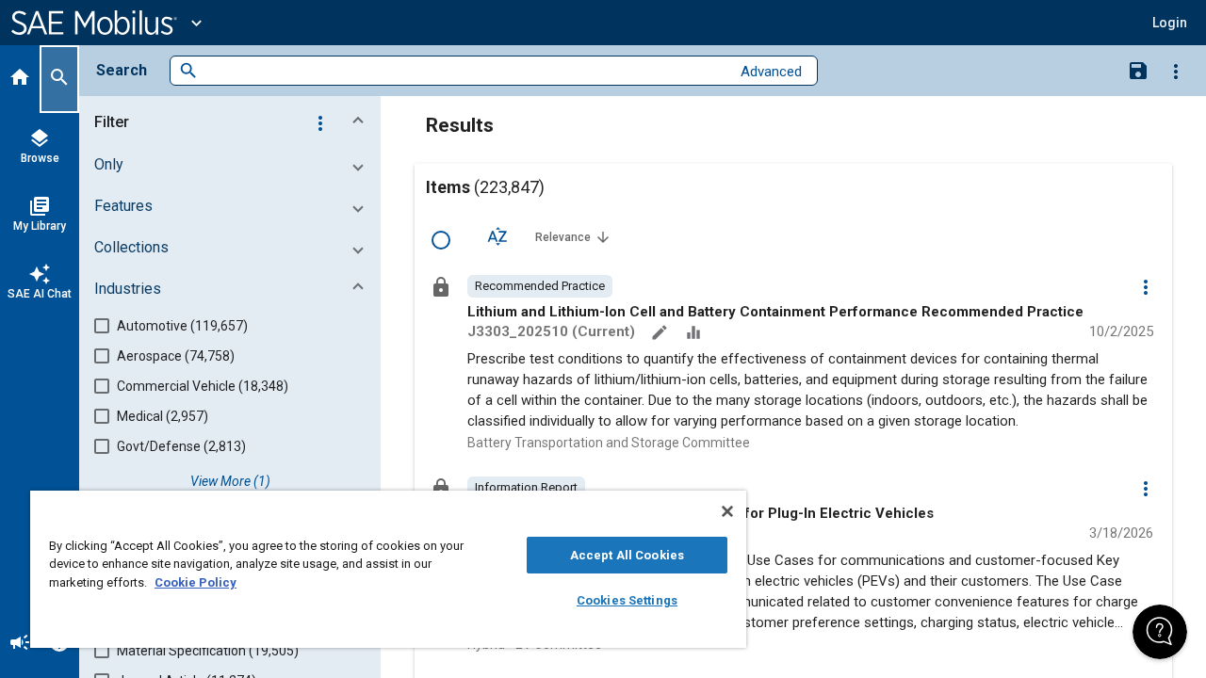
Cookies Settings (627, 600)
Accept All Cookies (627, 555)
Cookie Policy (195, 582)
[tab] (20, 79)
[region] (388, 569)
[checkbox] (441, 240)
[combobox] (464, 71)
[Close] (727, 511)
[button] (233, 122)
